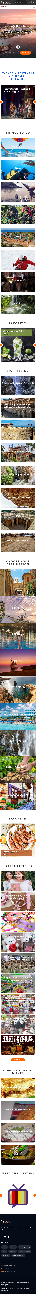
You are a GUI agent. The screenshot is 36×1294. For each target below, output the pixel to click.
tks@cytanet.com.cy (9, 1271)
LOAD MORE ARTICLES (18, 1059)
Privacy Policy (10, 1288)
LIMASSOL (13, 1247)
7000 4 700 (6, 1268)
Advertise (19, 1288)
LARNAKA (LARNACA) (24, 1247)
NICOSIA (5, 1247)
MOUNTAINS (6, 1255)
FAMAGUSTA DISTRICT (18, 1255)
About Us (26, 1288)
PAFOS (4, 1251)
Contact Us (4, 1290)
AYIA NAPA (12, 1251)
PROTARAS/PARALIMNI (24, 1251)
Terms (3, 1288)
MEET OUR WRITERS (18, 1173)
